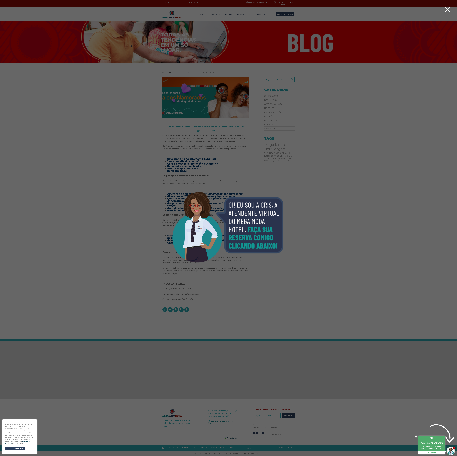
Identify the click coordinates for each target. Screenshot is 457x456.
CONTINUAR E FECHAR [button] (15, 448)
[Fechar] (447, 9)
